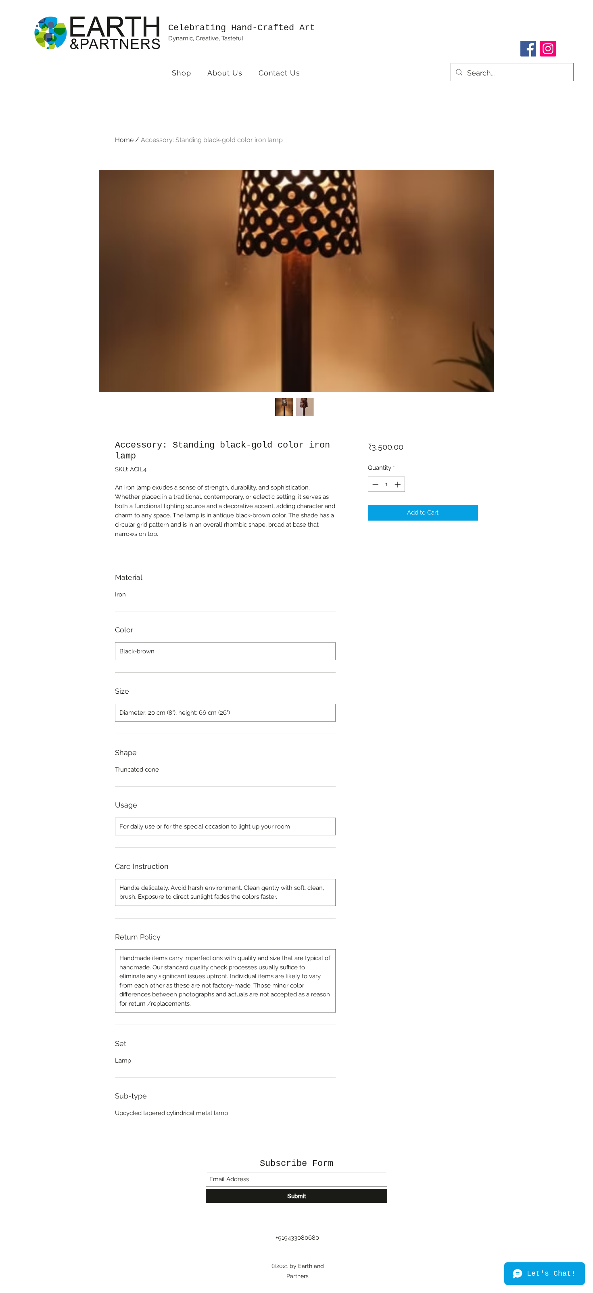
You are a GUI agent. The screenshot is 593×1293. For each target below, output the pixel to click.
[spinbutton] (386, 484)
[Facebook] (528, 48)
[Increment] (398, 484)
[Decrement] (374, 484)
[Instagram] (548, 48)
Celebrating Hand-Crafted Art (241, 28)
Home (124, 140)
